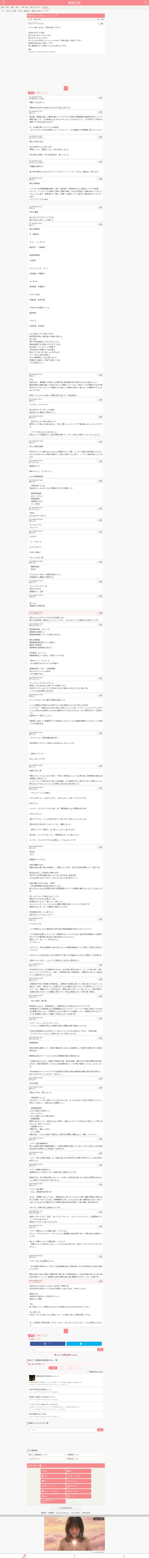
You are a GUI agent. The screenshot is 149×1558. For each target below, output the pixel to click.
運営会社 (44, 1512)
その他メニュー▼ (34, 1339)
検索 (146, 3)
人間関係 (73, 1455)
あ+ (102, 19)
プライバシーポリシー (62, 1512)
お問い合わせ (86, 1512)
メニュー (3, 3)
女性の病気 (73, 1486)
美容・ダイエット (35, 7)
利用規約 (51, 1512)
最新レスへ (24, 1557)
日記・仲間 (73, 1491)
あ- (98, 19)
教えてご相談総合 (38, 1455)
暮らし (17, 7)
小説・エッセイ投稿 (50, 1491)
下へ (124, 1557)
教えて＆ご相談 (75, 1476)
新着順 (38, 93)
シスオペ (73, 1496)
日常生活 (73, 1459)
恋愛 (2, 7)
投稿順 (32, 93)
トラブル (35, 1459)
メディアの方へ (75, 1512)
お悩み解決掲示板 (47, 1501)
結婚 (12, 7)
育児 (7, 7)
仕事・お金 (25, 7)
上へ (74, 1557)
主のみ (45, 93)
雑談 (45, 1496)
